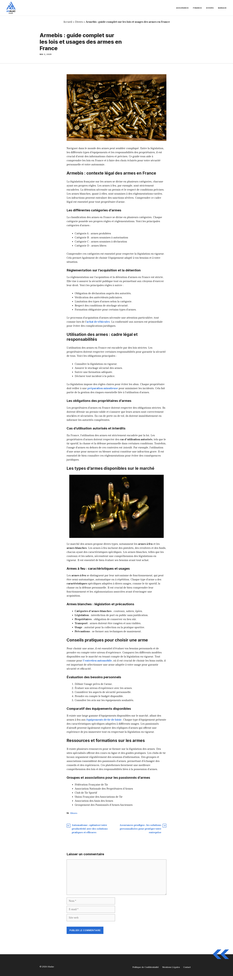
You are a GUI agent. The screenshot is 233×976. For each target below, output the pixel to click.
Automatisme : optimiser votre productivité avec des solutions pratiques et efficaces (90, 829)
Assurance (182, 8)
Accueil (67, 22)
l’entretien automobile (97, 660)
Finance (197, 8)
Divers (210, 8)
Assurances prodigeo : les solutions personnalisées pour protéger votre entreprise (140, 829)
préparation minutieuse (102, 388)
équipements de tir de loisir (104, 720)
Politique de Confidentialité (145, 967)
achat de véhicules (98, 322)
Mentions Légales (171, 967)
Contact (187, 967)
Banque (222, 8)
